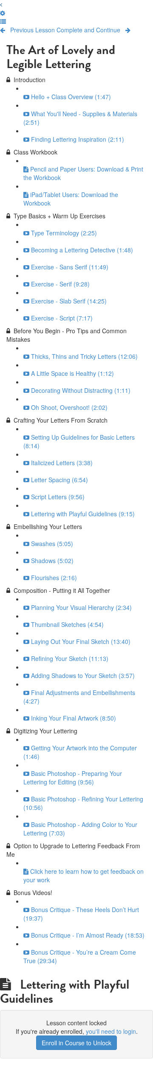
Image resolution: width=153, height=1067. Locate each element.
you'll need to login (111, 1031)
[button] (1, 4)
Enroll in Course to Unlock (76, 1042)
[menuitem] (2, 13)
